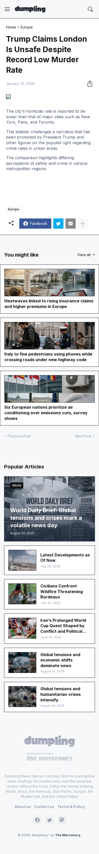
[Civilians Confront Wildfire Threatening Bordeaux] (22, 593)
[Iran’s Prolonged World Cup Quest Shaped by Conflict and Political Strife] (22, 628)
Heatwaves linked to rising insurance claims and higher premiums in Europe (48, 303)
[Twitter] (58, 223)
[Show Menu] (7, 9)
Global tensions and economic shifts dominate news (60, 660)
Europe (27, 27)
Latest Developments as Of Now (65, 557)
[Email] (70, 223)
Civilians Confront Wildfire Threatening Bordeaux (61, 591)
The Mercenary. (68, 835)
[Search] (90, 9)
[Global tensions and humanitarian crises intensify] (22, 696)
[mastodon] (61, 819)
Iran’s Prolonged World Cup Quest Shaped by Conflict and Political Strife (63, 626)
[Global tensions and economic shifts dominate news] (22, 662)
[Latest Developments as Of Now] (22, 560)
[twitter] (49, 819)
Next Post (83, 436)
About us (22, 806)
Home (11, 27)
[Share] (88, 83)
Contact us (44, 806)
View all (83, 255)
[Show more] (83, 223)
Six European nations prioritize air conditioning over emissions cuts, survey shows (46, 413)
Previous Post (19, 436)
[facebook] (37, 819)
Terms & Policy (71, 806)
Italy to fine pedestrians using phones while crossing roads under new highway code (48, 356)
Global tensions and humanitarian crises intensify (60, 694)
